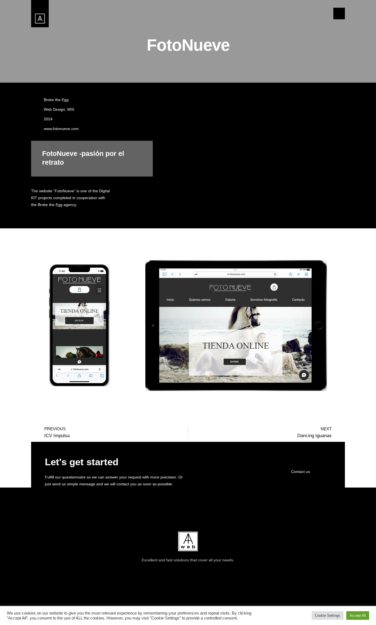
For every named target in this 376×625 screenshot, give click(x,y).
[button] (339, 13)
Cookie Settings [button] (327, 615)
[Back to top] (334, 561)
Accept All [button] (358, 615)
